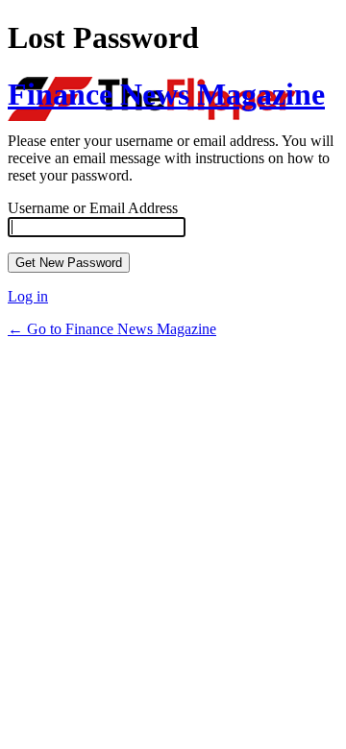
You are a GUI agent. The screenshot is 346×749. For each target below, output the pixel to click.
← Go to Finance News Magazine (112, 329)
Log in (28, 296)
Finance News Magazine (166, 94)
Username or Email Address (93, 208)
